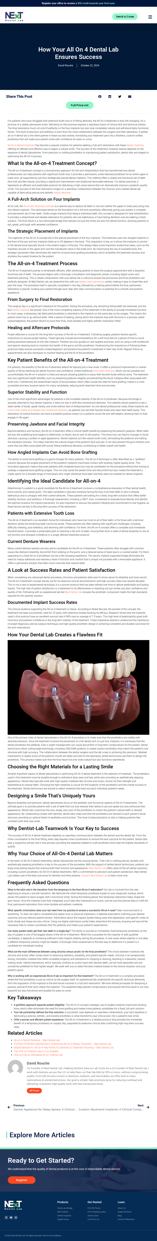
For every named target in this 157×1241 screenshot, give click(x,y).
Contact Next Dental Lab (94, 875)
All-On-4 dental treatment (21, 145)
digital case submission (92, 281)
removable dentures (104, 370)
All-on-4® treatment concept (38, 206)
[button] (99, 96)
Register (46, 3)
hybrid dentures (62, 192)
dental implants (135, 145)
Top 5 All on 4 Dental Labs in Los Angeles (36, 1051)
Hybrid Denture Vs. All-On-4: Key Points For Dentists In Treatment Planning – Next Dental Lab (63, 1047)
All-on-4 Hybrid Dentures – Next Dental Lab (37, 1040)
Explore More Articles (42, 1135)
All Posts (34, 1090)
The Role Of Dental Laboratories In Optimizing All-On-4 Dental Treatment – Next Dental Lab (62, 1043)
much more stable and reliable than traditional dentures (37, 410)
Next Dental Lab (73, 592)
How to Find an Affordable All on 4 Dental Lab (38, 1054)
